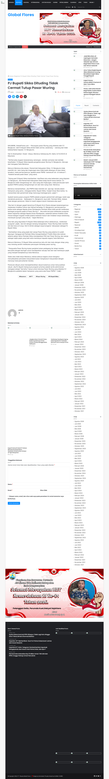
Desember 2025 (80, 287)
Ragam (91, 2)
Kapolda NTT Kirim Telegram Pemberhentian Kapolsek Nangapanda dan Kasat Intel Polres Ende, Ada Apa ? (92, 140)
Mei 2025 (78, 305)
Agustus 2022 (79, 386)
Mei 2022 (78, 394)
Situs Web (43, 490)
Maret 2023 (78, 369)
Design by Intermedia (38, 776)
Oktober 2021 (79, 411)
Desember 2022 (80, 376)
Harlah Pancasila (80, 233)
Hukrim (55, 2)
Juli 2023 (78, 359)
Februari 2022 (79, 401)
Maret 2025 (78, 310)
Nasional (26, 2)
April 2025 (78, 307)
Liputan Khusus (46, 2)
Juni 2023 (78, 361)
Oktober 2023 (79, 352)
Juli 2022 (78, 389)
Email (10, 490)
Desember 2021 (80, 406)
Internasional (35, 2)
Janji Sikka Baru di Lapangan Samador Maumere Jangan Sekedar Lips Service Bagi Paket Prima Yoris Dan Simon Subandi (92, 61)
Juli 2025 (78, 300)
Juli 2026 (78, 270)
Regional (17, 76)
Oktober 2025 (79, 292)
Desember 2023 (80, 347)
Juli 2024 (78, 329)
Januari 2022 (79, 403)
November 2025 (80, 290)
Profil (76, 235)
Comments (96, 105)
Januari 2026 (79, 285)
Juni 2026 (78, 272)
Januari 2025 (79, 314)
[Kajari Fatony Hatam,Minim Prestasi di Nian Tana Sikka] (78, 82)
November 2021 (80, 408)
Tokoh (85, 2)
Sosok (77, 243)
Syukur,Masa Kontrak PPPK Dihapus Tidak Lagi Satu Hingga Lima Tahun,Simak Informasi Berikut (92, 115)
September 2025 (80, 295)
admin (12, 92)
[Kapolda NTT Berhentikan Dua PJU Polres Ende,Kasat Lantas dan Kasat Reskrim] (78, 126)
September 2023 (80, 354)
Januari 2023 (79, 374)
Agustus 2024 (79, 327)
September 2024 (80, 324)
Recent (87, 105)
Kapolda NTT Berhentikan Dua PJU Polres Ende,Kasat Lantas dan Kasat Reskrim (91, 127)
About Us (89, 47)
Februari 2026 (79, 282)
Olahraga (73, 2)
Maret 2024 (78, 339)
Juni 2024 (78, 332)
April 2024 (78, 337)
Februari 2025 (79, 312)
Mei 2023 (78, 364)
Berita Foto (78, 246)
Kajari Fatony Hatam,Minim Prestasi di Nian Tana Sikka (92, 82)
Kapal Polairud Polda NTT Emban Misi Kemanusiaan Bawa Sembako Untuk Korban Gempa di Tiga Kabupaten (17, 450)
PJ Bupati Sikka (53, 276)
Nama (10, 484)
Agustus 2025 (79, 297)
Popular (78, 105)
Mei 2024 (78, 334)
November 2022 (80, 379)
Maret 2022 (78, 399)
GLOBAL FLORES (58, 776)
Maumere (23, 276)
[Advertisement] (39, 62)
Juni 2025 (78, 302)
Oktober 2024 (79, 322)
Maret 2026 (78, 280)
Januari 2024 (79, 344)
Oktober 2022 (79, 381)
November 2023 (80, 349)
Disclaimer (97, 47)
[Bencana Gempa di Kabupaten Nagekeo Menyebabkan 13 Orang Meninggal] (78, 765)
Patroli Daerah (64, 2)
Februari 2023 (79, 371)
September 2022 (80, 384)
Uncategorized (79, 230)
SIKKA (77, 227)
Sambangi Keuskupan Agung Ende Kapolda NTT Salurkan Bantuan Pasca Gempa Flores (59, 340)
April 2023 (78, 366)
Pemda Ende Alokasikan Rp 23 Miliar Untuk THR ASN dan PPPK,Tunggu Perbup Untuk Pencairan (92, 152)
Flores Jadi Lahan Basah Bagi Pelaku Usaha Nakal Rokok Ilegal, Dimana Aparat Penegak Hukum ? (92, 92)
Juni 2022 (78, 391)
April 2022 (78, 396)
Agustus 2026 (79, 268)
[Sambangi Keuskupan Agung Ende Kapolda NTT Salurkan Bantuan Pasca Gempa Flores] (60, 332)
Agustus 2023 (79, 357)
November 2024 (80, 319)
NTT (31, 276)
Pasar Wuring (41, 276)
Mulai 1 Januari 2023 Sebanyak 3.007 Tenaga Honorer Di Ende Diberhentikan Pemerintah (92, 164)
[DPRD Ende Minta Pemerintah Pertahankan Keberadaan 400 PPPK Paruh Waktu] (93, 757)
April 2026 (78, 277)
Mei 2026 (78, 275)
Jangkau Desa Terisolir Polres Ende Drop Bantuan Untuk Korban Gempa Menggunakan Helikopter (38, 341)
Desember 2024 (80, 317)
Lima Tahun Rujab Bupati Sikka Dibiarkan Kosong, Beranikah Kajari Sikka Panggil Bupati (92, 73)
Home (11, 76)
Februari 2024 (79, 342)
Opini (79, 2)
